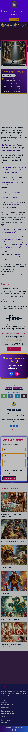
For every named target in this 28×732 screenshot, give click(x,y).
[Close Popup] (27, 354)
